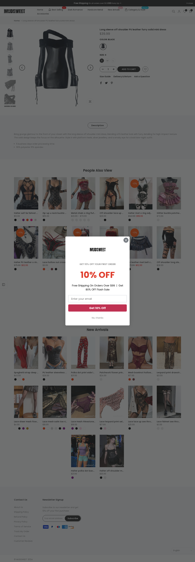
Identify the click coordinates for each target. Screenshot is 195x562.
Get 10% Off (97, 308)
